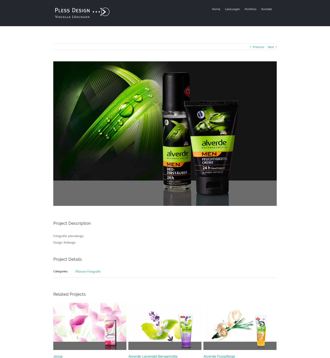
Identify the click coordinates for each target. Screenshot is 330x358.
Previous (258, 47)
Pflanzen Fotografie (88, 271)
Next (271, 47)
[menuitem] (216, 9)
